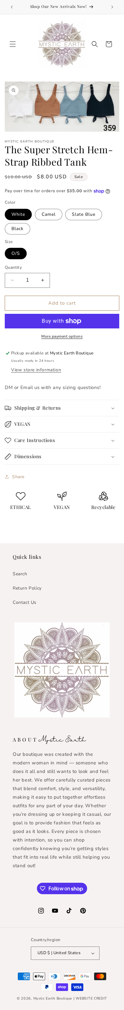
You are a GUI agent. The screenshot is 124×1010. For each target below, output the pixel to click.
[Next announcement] (112, 7)
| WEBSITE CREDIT (90, 998)
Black (17, 229)
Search (20, 574)
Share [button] (18, 477)
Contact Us (25, 602)
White (18, 214)
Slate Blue (83, 214)
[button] (13, 44)
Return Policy (27, 588)
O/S (15, 253)
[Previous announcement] (12, 7)
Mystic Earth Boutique (52, 998)
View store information (36, 370)
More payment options (62, 336)
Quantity (13, 267)
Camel (49, 214)
